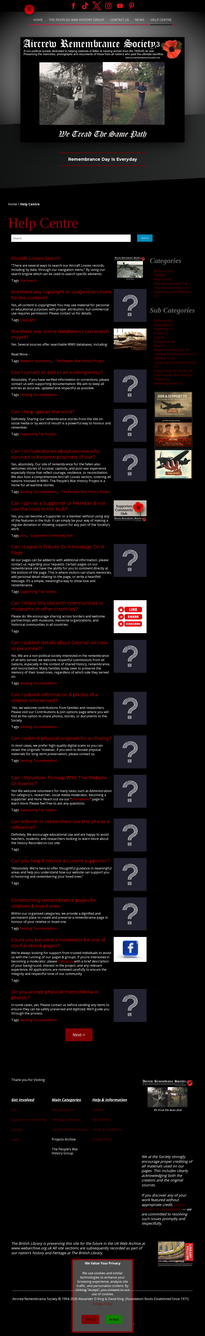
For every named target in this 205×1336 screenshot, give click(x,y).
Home (38, 20)
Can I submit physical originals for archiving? (61, 738)
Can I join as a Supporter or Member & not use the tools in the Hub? (58, 506)
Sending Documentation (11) (175, 354)
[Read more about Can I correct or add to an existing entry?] (130, 386)
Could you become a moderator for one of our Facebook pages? (58, 942)
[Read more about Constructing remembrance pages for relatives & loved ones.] (130, 913)
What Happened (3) (168, 383)
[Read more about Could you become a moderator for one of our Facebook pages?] (130, 949)
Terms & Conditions (107, 1129)
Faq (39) (159, 275)
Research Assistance (35, 361)
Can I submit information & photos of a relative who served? (54, 697)
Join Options (80, 799)
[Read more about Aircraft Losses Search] (130, 268)
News (139, 20)
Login (15, 1139)
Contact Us (119, 20)
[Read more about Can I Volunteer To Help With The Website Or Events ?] (130, 791)
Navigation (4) (164, 341)
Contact (98, 1110)
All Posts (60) (163, 271)
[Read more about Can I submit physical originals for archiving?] (130, 751)
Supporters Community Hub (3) (175, 364)
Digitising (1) (163, 329)
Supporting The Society (38, 434)
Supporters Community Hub (51, 535)
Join (23, 535)
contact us (65, 961)
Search (145, 238)
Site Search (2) (164, 358)
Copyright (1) (163, 324)
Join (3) (159, 337)
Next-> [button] (79, 1034)
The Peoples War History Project (79, 361)
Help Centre (161, 20)
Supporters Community (28, 1119)
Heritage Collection (66, 1119)
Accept (114, 1319)
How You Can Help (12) (171, 288)
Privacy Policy (102, 1139)
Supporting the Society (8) (173, 371)
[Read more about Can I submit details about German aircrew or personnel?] (130, 656)
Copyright (27, 320)
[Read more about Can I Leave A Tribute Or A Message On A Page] (130, 560)
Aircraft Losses (63, 1110)
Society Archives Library (69, 1129)
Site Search (28, 280)
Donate (16, 1129)
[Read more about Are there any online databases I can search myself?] (130, 340)
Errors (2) (161, 333)
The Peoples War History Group (76, 20)
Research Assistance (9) (171, 350)
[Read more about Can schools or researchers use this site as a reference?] (130, 835)
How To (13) (163, 279)
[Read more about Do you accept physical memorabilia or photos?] (130, 1005)
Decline (90, 1319)
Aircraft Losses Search (35, 258)
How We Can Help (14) (170, 283)
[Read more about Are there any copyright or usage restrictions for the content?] (130, 305)
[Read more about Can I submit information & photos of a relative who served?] (130, 708)
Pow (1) (159, 345)
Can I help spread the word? (43, 412)
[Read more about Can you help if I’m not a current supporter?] (130, 874)
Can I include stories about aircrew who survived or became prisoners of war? (55, 454)
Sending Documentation (38, 394)
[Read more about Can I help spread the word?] (130, 425)
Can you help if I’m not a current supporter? (60, 861)
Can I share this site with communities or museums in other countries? (57, 606)
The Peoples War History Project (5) (172, 377)
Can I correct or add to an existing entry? (57, 372)
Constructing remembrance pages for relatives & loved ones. (53, 903)
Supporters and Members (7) (173, 294)
